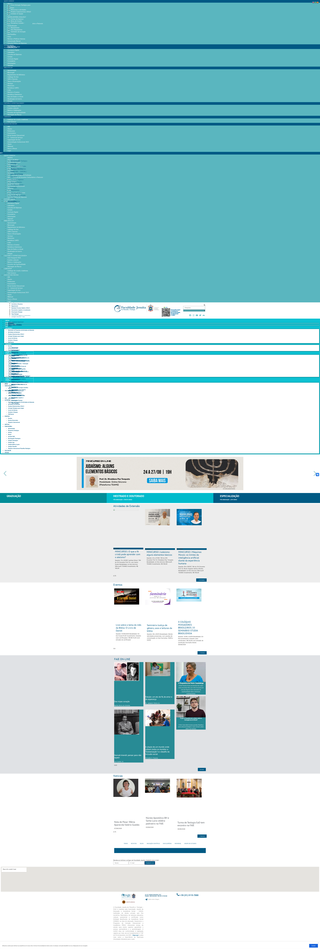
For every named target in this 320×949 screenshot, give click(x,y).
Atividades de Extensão (14, 332)
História (10, 158)
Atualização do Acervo (15, 99)
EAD (6, 398)
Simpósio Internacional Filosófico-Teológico (19, 448)
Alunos (10, 129)
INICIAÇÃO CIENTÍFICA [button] (153, 843)
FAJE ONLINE (8, 450)
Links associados (16, 379)
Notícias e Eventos (14, 92)
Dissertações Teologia (16, 312)
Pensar (9, 434)
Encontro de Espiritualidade (17, 112)
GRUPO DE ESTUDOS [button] (190, 843)
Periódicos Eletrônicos (15, 94)
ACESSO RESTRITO (10, 124)
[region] (160, 945)
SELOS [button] (142, 843)
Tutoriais (10, 65)
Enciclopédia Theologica (14, 438)
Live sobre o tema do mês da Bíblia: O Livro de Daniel (128, 627)
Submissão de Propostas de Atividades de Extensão (21, 330)
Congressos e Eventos (17, 381)
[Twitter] (200, 315)
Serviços (10, 83)
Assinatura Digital (13, 50)
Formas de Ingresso (17, 179)
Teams (10, 144)
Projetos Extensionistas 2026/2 (21, 12)
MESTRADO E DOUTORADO (128, 496)
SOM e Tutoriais (13, 79)
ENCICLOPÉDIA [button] (167, 843)
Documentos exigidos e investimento (20, 310)
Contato (10, 57)
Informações (12, 63)
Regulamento (15, 28)
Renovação (11, 72)
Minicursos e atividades (18, 10)
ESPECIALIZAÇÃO (229, 496)
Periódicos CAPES (13, 88)
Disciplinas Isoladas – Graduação (17, 24)
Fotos (9, 37)
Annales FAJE (11, 436)
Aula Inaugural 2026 (14, 106)
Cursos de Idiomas (12, 338)
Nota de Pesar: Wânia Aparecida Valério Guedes (126, 823)
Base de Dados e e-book (15, 97)
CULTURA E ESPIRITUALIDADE (13, 103)
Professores (11, 131)
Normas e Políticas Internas (16, 39)
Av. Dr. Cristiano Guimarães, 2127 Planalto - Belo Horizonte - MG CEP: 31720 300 (156, 895)
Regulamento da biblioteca (16, 75)
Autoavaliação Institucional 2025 (18, 142)
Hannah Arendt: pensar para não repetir (127, 756)
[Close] (318, 943)
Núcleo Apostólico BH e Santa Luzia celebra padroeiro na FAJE (157, 820)
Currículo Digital (13, 59)
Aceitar (314, 945)
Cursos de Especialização (18, 358)
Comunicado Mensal (14, 41)
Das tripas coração (122, 701)
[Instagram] (193, 315)
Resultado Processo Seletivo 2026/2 (20, 308)
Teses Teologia (15, 314)
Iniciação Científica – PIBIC (18, 316)
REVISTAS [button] (134, 843)
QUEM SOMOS (8, 1)
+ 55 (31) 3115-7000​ (189, 895)
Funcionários (12, 133)
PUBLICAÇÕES (8, 426)
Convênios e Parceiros (17, 304)
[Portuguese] (315, 2)
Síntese (10, 432)
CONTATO (7, 117)
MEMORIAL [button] (178, 843)
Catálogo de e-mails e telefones (18, 119)
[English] (313, 2)
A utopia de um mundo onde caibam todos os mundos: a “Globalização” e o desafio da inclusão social (157, 750)
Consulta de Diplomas (15, 54)
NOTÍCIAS (7, 424)
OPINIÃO (7, 452)
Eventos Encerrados (13, 420)
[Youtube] (196, 315)
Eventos (10, 346)
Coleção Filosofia (12, 446)
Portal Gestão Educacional (16, 135)
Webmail (10, 146)
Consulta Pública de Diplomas (17, 43)
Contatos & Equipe (17, 14)
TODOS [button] (126, 843)
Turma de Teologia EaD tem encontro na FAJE (191, 824)
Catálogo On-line (13, 77)
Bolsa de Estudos (16, 182)
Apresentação (12, 70)
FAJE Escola (11, 342)
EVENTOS (8, 344)
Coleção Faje (11, 442)
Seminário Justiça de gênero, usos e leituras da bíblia (159, 628)
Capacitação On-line (14, 140)
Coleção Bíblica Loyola (14, 444)
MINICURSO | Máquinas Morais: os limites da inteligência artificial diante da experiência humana (190, 557)
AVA (9, 126)
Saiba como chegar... (154, 899)
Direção (10, 101)
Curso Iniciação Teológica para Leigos (20, 6)
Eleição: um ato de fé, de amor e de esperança (158, 698)
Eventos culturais (13, 108)
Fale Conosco (12, 122)
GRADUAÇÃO (14, 496)
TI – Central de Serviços (15, 137)
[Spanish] (318, 2)
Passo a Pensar (12, 148)
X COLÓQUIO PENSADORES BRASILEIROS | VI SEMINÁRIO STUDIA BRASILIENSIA (188, 627)
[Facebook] (190, 315)
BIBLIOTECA (8, 67)
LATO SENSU (11, 324)
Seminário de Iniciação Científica (18, 33)
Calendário (11, 52)
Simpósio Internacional (14, 422)
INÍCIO (7, 320)
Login (9, 151)
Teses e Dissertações (14, 81)
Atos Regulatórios (16, 30)
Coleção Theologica (13, 440)
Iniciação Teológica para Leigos (16, 336)
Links (9, 90)
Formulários (11, 61)
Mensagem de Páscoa (14, 115)
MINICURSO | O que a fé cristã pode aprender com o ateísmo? (127, 554)
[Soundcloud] (203, 315)
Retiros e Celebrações (14, 110)
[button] (160, 153)
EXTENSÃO (11, 46)
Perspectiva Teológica (13, 430)
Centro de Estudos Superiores (15, 322)
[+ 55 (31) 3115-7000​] (178, 894)
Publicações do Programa (18, 376)
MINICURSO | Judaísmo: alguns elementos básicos (159, 553)
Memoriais (11, 86)
